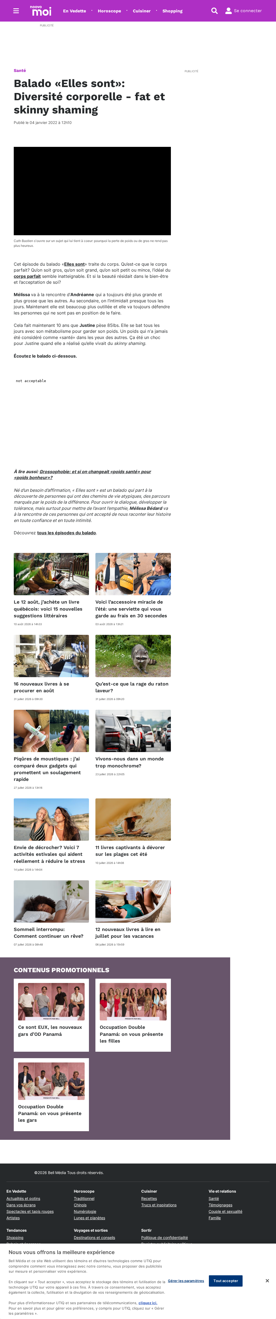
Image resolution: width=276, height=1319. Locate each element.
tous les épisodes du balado (66, 532)
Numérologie (85, 1211)
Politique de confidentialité (164, 1237)
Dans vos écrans (21, 1205)
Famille (215, 1218)
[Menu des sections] (16, 10)
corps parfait (27, 276)
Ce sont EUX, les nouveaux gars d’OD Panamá (50, 1030)
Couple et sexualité (225, 1211)
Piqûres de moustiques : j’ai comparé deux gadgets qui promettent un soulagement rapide (47, 769)
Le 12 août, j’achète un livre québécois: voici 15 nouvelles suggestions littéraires (48, 608)
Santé (20, 70)
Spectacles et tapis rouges (30, 1211)
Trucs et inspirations (159, 1205)
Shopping (172, 10)
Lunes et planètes (89, 1218)
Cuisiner (142, 10)
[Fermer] (267, 1281)
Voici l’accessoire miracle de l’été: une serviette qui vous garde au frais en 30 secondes (131, 608)
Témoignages (220, 1205)
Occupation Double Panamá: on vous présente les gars (49, 1113)
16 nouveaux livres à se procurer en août (41, 687)
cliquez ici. (148, 1303)
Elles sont (74, 264)
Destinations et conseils (94, 1237)
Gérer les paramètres (186, 1281)
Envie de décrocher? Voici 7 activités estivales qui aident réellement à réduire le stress (49, 854)
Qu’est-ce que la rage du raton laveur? (131, 687)
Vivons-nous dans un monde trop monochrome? (129, 762)
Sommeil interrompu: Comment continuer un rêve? (49, 932)
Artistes (13, 1218)
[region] (138, 1281)
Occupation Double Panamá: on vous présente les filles (131, 1033)
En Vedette (74, 10)
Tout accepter (225, 1281)
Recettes (149, 1198)
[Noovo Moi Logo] (40, 11)
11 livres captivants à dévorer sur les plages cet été (130, 850)
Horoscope (109, 10)
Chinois (80, 1205)
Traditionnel (84, 1198)
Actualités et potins (23, 1198)
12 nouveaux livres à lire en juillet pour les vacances (127, 932)
